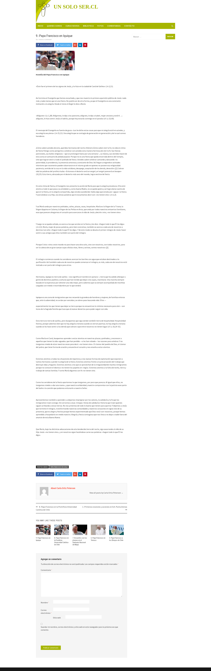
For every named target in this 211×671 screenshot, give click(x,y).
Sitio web (57, 617)
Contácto (129, 26)
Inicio (40, 26)
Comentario (46, 570)
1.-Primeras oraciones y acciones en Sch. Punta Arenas (104, 507)
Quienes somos (54, 26)
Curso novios (72, 26)
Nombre (45, 602)
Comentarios (114, 26)
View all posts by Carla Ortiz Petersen (106, 493)
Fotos (100, 26)
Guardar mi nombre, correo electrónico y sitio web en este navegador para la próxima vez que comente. (79, 628)
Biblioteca (88, 26)
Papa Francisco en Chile (59, 467)
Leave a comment (45, 39)
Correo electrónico (46, 611)
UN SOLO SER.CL (76, 7)
